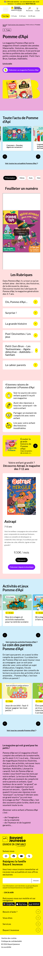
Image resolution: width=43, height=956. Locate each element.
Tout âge (5, 16)
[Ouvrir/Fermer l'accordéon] (35, 302)
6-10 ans (22, 16)
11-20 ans (31, 16)
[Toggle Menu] (5, 9)
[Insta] (6, 856)
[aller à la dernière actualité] (5, 156)
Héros (22, 178)
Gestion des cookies (9, 938)
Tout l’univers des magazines (16, 25)
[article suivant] (38, 635)
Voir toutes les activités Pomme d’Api (21, 642)
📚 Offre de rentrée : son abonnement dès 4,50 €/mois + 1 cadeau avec (21, 3)
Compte (37, 10)
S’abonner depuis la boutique (21, 567)
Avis (30, 178)
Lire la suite (7, 63)
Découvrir (21, 560)
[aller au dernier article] (5, 635)
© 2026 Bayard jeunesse (10, 944)
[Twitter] (29, 856)
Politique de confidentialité (11, 941)
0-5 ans (14, 16)
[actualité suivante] (38, 156)
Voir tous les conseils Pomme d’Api (21, 730)
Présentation (10, 178)
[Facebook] (13, 856)
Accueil (5, 25)
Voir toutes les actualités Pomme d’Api (21, 163)
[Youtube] (21, 856)
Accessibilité (6, 947)
